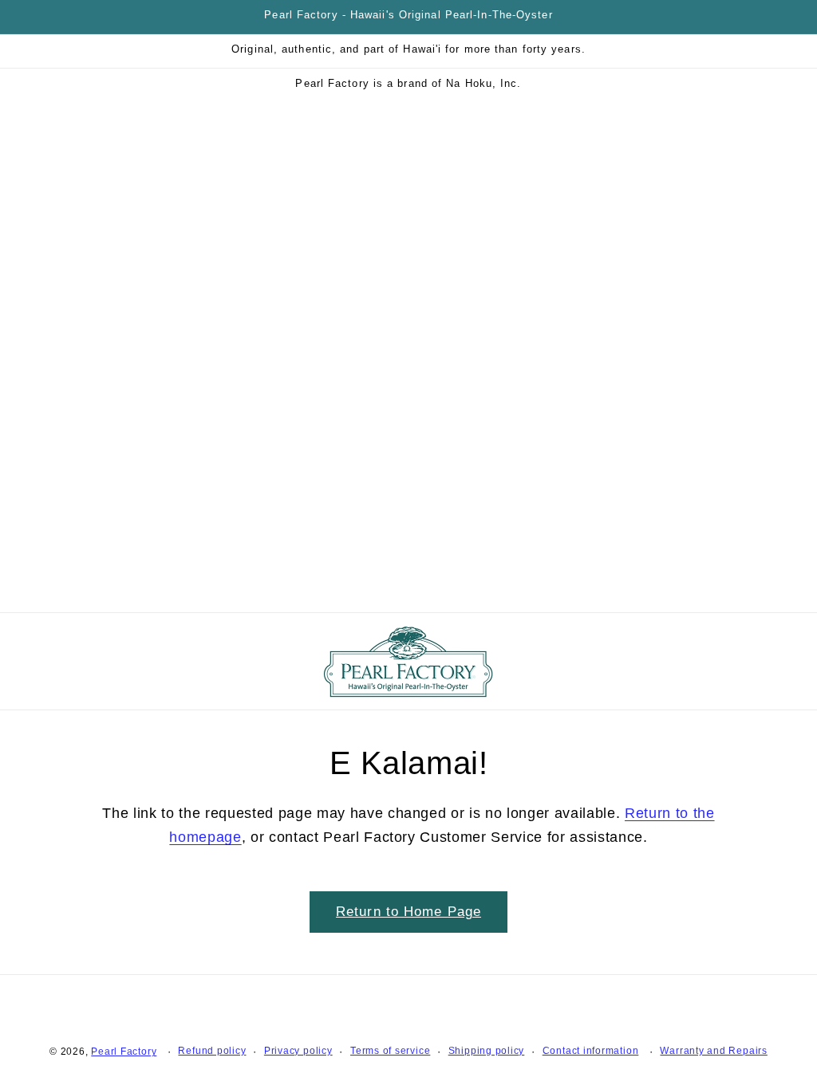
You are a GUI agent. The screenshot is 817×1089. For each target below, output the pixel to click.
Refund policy (212, 1050)
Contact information (591, 1050)
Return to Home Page (408, 911)
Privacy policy (298, 1050)
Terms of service (390, 1050)
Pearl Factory (123, 1051)
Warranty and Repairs (713, 1050)
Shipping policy (486, 1050)
